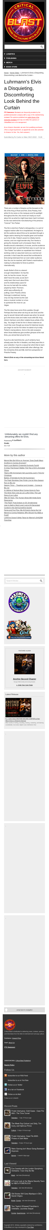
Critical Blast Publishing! (23, 1060)
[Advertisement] (24, 400)
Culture (13, 1130)
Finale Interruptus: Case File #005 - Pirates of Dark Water (25, 1137)
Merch (9, 62)
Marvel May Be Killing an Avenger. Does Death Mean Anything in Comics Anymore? (23, 461)
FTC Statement (9, 1047)
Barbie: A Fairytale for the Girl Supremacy (19, 478)
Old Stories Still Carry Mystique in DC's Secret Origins (26, 1194)
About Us (12, 1043)
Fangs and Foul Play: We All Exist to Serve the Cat (22, 510)
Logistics (10, 54)
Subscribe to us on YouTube (18, 1080)
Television (14, 1118)
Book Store (11, 66)
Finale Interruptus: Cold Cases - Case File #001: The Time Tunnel (27, 1112)
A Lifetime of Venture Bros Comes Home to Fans (22, 490)
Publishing (11, 58)
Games (13, 1155)
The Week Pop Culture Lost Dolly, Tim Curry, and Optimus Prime (26, 1124)
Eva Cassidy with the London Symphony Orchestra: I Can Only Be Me (27, 1169)
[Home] (24, 21)
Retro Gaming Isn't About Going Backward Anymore (27, 1149)
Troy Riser (30, 1227)
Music (13, 1175)
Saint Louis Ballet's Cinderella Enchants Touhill (21, 465)
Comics (18, 1200)
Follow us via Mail (14, 1094)
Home (6, 72)
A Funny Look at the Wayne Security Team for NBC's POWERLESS (28, 1182)
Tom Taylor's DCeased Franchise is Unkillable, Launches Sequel (25, 1207)
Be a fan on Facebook (16, 1089)
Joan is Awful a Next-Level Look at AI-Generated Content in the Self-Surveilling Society (22, 506)
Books (13, 1200)
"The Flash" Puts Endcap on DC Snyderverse (20, 502)
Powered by (8, 440)
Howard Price (16, 1038)
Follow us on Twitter (15, 1085)
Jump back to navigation (24, 1010)
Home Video (14, 72)
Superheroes (21, 1213)
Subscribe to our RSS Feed (18, 1075)
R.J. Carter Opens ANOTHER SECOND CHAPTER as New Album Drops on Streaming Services (22, 720)
